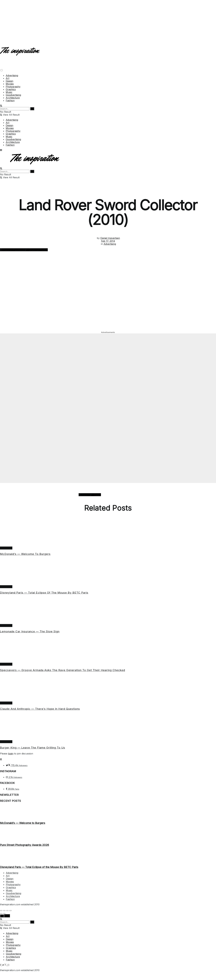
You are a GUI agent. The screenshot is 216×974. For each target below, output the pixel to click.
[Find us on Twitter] (4, 964)
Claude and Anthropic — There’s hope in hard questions (40, 708)
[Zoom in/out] (10, 910)
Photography (13, 86)
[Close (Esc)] (1, 910)
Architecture (13, 97)
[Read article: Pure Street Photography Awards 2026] (108, 834)
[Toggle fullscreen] (7, 910)
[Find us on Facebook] (1, 964)
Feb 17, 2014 (108, 241)
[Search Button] (1, 105)
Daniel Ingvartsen (110, 238)
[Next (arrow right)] (4, 913)
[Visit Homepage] (20, 53)
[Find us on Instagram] (8, 964)
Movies (10, 83)
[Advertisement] (108, 20)
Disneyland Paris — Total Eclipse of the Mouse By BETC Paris (44, 592)
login (10, 753)
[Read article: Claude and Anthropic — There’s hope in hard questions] (108, 688)
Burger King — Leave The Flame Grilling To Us (32, 747)
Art (7, 78)
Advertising (12, 75)
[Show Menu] (1, 150)
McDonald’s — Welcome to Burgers (25, 554)
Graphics (11, 89)
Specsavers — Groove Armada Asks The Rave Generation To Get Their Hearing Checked (62, 670)
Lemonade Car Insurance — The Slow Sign (30, 631)
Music (9, 92)
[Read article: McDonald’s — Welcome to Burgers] (108, 533)
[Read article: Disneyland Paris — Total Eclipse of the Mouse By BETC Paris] (108, 571)
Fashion (10, 100)
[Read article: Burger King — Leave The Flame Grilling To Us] (108, 726)
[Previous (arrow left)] (1, 913)
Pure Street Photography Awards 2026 (24, 845)
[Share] (4, 910)
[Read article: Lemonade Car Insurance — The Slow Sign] (108, 610)
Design (9, 81)
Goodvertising (13, 94)
